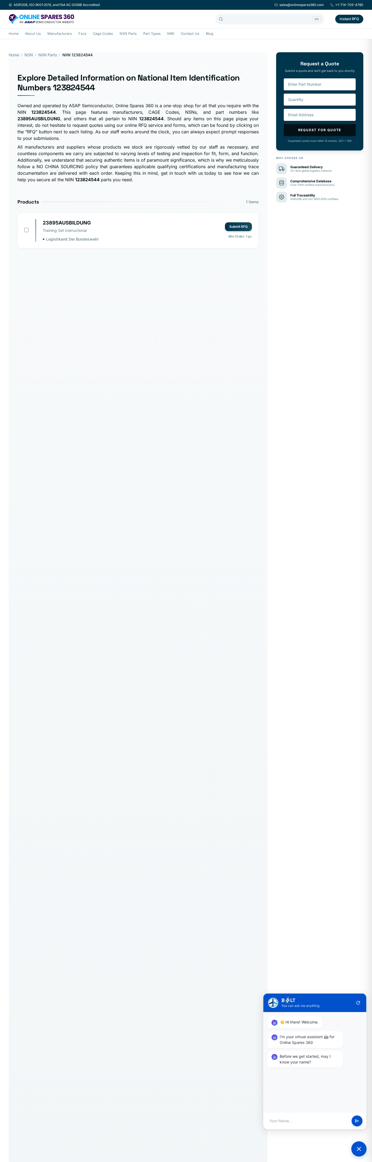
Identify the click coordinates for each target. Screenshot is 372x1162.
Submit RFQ (238, 227)
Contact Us (190, 34)
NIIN (170, 34)
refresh (358, 1003)
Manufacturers (59, 34)
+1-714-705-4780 (349, 5)
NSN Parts (128, 34)
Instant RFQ (349, 19)
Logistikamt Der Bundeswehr (72, 239)
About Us (33, 34)
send (357, 1121)
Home (14, 34)
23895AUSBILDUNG (67, 223)
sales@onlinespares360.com (301, 5)
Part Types (152, 34)
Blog (209, 34)
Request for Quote (319, 130)
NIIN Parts (47, 55)
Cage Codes (103, 34)
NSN (29, 55)
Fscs (82, 34)
